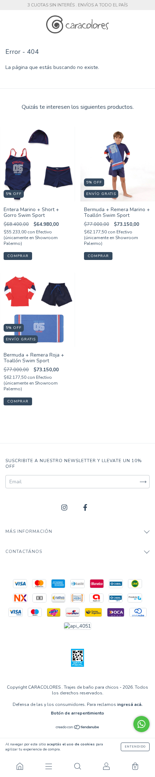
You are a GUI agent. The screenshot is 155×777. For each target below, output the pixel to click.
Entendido (135, 747)
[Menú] (48, 766)
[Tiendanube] (77, 728)
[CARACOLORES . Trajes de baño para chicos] (19, 766)
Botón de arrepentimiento (77, 713)
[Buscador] (77, 766)
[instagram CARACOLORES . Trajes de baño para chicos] (65, 507)
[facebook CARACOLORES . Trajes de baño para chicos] (85, 507)
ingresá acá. (129, 704)
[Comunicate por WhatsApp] (141, 724)
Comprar (17, 256)
